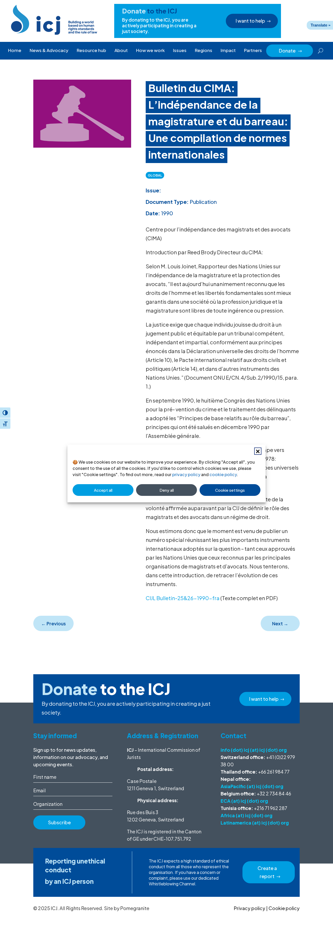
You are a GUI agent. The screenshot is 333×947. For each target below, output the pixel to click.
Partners (253, 50)
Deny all (166, 490)
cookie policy (223, 474)
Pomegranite (134, 908)
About (121, 50)
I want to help (250, 21)
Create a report (267, 872)
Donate (290, 51)
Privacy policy (249, 908)
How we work (150, 50)
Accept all (103, 490)
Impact (228, 50)
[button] (257, 451)
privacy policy (186, 474)
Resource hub (91, 50)
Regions (203, 50)
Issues (180, 50)
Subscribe (59, 822)
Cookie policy (284, 908)
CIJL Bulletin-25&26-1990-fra (183, 598)
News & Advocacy (49, 50)
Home (14, 50)
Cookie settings (230, 490)
